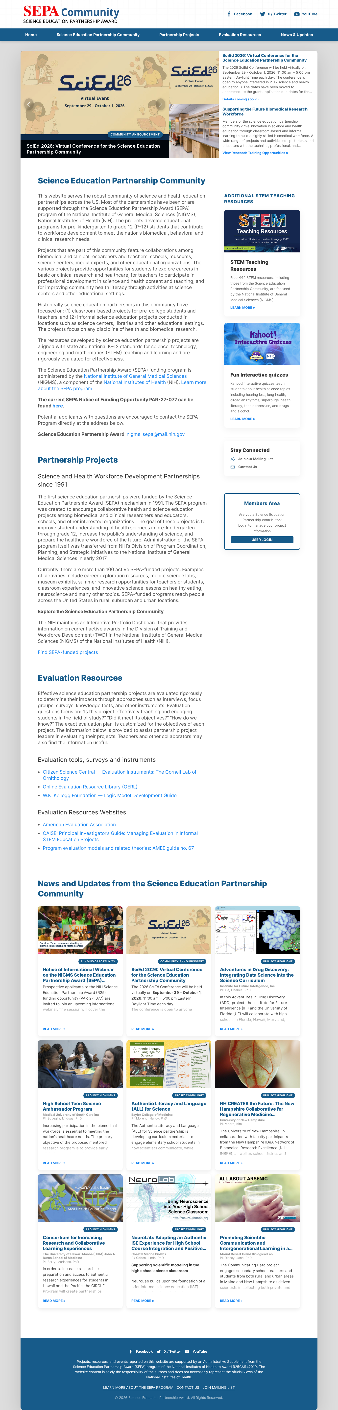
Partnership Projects (179, 34)
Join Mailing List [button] (219, 1387)
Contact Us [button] (188, 1387)
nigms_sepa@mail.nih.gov (156, 434)
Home (31, 34)
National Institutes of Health (135, 382)
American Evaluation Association (79, 825)
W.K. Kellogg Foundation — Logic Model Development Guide (110, 795)
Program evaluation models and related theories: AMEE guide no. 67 (118, 848)
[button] (29, 104)
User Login (262, 539)
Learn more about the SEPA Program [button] (138, 1387)
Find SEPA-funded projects (68, 652)
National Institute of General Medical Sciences (135, 376)
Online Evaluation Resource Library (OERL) (90, 787)
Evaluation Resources (240, 34)
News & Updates (297, 34)
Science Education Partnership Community (98, 34)
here (57, 406)
